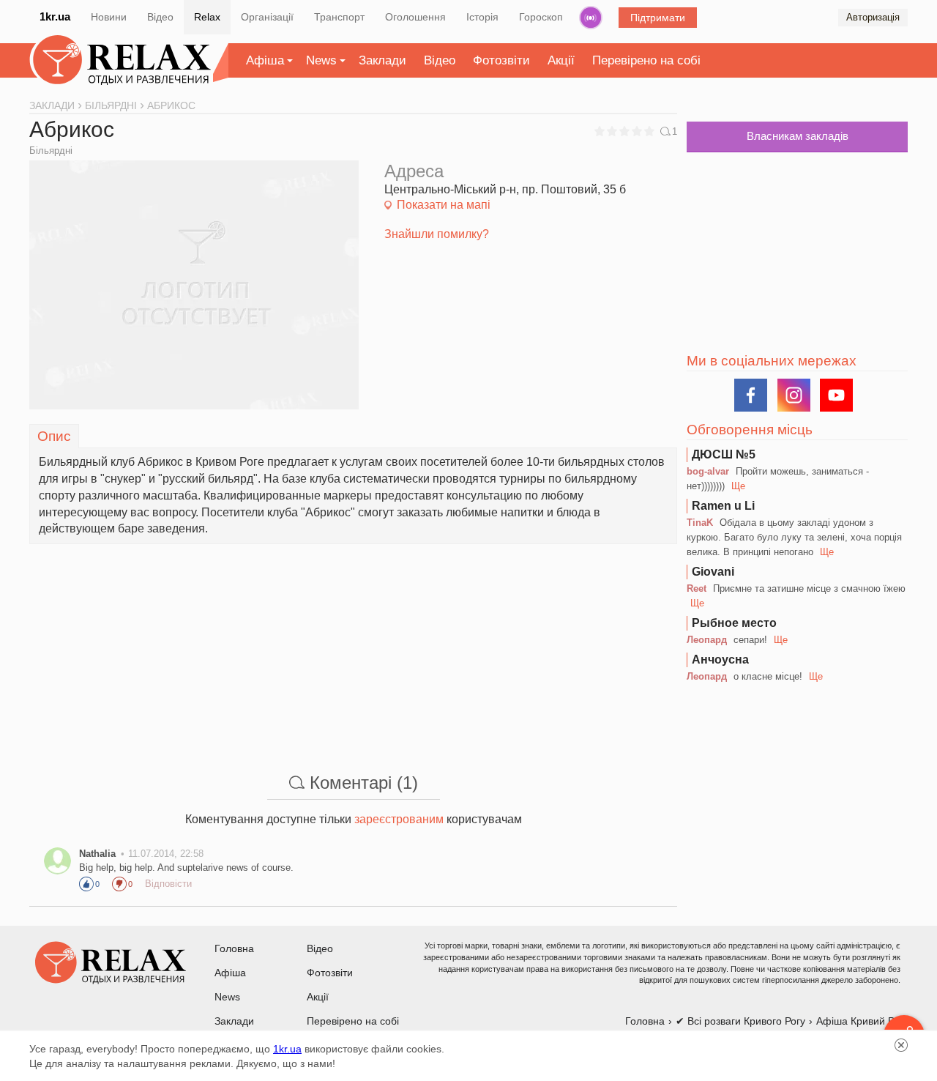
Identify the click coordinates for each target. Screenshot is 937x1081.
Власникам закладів (797, 136)
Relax (207, 17)
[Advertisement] (353, 646)
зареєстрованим (399, 819)
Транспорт (339, 17)
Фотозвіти (501, 60)
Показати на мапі (443, 204)
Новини (109, 17)
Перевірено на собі (646, 60)
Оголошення (415, 17)
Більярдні (50, 150)
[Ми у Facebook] (750, 395)
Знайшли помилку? (436, 234)
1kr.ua (55, 16)
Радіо (591, 17)
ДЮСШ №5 (723, 454)
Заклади (382, 60)
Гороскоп (541, 17)
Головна (234, 948)
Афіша (265, 60)
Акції (561, 60)
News (321, 60)
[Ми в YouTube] (836, 395)
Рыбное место (734, 623)
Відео (160, 17)
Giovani (713, 571)
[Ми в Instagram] (793, 395)
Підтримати (657, 17)
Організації (267, 17)
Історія (482, 17)
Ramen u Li (723, 505)
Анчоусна (720, 659)
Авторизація (873, 17)
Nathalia (97, 853)
